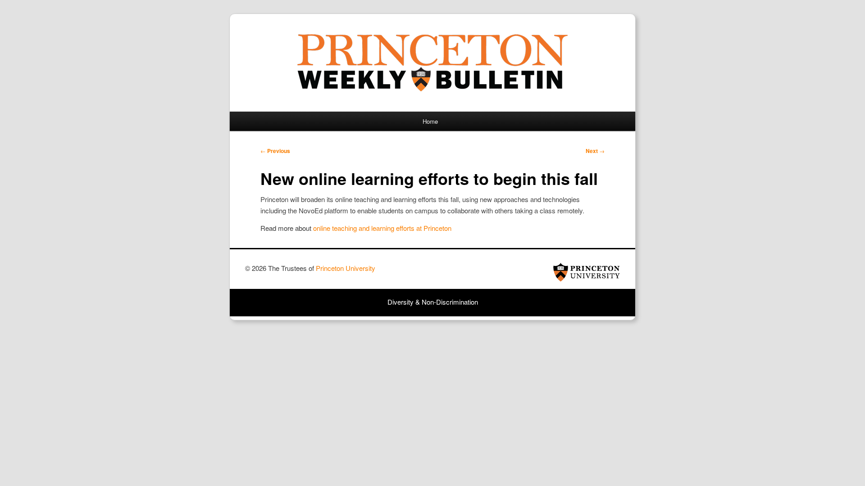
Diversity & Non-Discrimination (432, 301)
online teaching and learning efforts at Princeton (382, 228)
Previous (275, 151)
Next (595, 151)
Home (430, 121)
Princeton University (586, 272)
